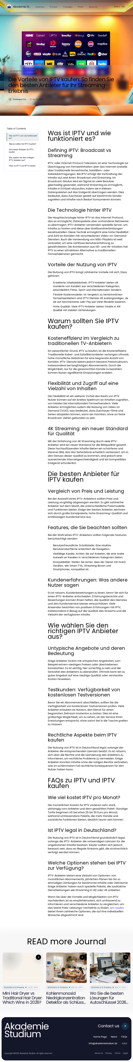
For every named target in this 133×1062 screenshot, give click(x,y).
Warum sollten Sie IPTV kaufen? (22, 144)
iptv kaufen (117, 907)
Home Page (100, 1036)
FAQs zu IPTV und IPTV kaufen (22, 166)
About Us (99, 1053)
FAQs (124, 1036)
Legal (125, 1053)
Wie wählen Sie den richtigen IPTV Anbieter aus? (21, 158)
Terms (117, 1053)
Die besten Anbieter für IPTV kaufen (21, 150)
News (114, 1036)
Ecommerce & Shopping (23, 71)
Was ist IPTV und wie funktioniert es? (23, 137)
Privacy (108, 1053)
